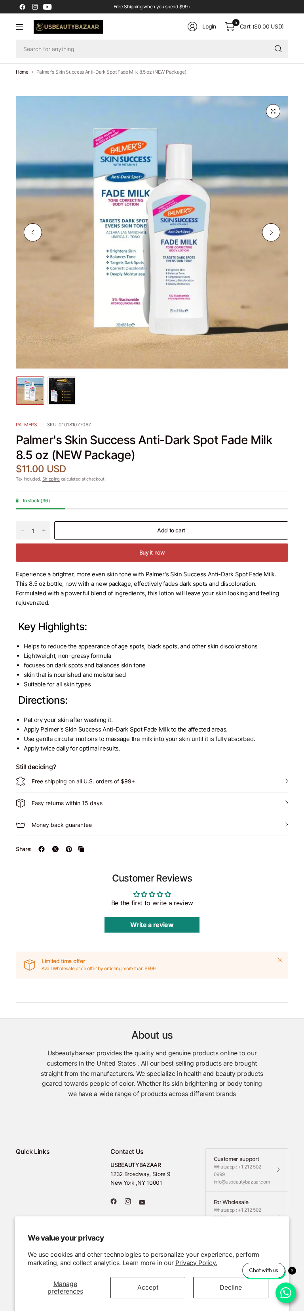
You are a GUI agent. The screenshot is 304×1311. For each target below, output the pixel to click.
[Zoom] (273, 111)
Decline (231, 1287)
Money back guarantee (62, 824)
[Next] (271, 232)
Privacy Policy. (196, 1263)
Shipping (51, 479)
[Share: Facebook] (41, 849)
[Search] (278, 49)
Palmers (26, 425)
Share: (24, 849)
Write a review (152, 925)
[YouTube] (47, 6)
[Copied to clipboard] (81, 849)
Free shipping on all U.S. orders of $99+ (83, 781)
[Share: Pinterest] (69, 849)
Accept (148, 1287)
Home (22, 72)
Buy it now (152, 552)
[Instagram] (34, 6)
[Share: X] (55, 849)
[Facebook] (22, 6)
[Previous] (33, 232)
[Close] (280, 960)
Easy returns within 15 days (67, 803)
